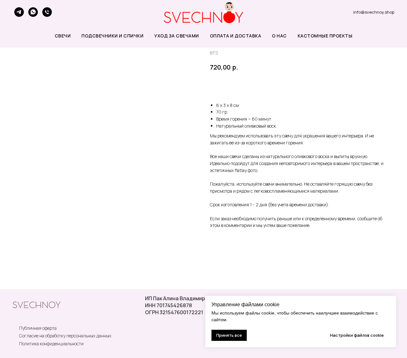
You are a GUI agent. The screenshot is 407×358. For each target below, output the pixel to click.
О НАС (279, 36)
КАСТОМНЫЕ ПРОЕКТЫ (325, 36)
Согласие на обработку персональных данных (65, 336)
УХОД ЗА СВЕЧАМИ (176, 36)
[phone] (47, 12)
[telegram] (19, 12)
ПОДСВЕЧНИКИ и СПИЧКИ (112, 36)
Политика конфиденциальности (51, 344)
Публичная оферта (38, 328)
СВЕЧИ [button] (63, 36)
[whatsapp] (33, 12)
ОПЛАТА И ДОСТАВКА (235, 36)
